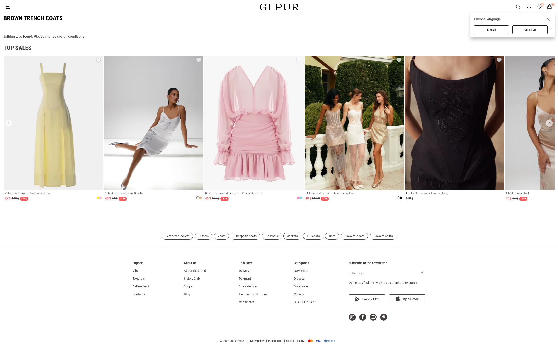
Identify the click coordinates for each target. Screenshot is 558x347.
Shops (188, 286)
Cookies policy (295, 340)
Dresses (299, 278)
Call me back (141, 286)
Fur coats (313, 236)
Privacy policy (256, 340)
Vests (221, 236)
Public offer (275, 340)
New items (301, 270)
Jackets (292, 236)
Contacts (139, 294)
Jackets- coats (354, 236)
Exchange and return (253, 294)
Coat (332, 236)
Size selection (248, 286)
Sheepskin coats (246, 236)
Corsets (299, 294)
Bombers (272, 236)
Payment (245, 278)
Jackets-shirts (383, 236)
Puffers (204, 236)
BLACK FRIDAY (304, 302)
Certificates (246, 302)
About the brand (195, 270)
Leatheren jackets (177, 236)
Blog (187, 294)
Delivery (244, 270)
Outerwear (301, 286)
